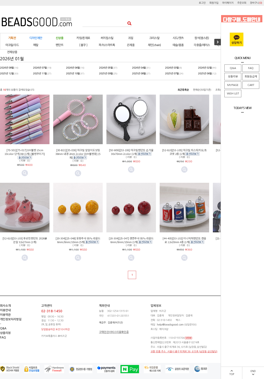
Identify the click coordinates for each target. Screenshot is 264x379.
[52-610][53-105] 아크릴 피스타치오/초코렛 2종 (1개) (184, 152)
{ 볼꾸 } (83, 45)
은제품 (130, 45)
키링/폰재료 (83, 38)
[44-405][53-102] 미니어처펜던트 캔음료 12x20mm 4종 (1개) (184, 240)
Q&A (233, 68)
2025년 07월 (174, 73)
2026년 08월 (9, 68)
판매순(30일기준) (202, 90)
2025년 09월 (108, 73)
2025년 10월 (75, 73)
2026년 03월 (173, 68)
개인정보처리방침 (10, 319)
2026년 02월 (207, 68)
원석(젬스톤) (201, 38)
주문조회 (241, 3)
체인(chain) (154, 45)
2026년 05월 (108, 68)
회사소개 (5, 305)
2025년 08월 (141, 73)
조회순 (218, 90)
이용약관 (5, 314)
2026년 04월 (141, 68)
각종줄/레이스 (202, 45)
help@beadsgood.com (170, 324)
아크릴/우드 (12, 45)
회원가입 (213, 3)
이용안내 (5, 310)
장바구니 (256, 3)
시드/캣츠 (178, 38)
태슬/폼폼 (178, 45)
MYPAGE (232, 85)
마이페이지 (227, 3)
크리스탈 (154, 38)
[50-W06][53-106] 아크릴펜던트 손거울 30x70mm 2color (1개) (131, 152)
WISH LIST (233, 93)
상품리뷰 (233, 76)
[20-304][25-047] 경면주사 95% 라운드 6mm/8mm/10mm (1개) (131, 240)
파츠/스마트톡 (107, 45)
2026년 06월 (75, 68)
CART (251, 85)
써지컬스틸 (107, 38)
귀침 (130, 38)
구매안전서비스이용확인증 (114, 332)
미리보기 (78, 173)
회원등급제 (251, 76)
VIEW (188, 338)
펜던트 (59, 45)
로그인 (202, 3)
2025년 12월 (9, 73)
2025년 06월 (207, 73)
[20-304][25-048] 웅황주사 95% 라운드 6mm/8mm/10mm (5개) (77, 240)
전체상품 (12, 52)
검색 (128, 23)
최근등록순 (183, 90)
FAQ (250, 68)
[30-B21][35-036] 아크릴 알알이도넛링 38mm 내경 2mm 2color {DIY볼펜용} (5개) (77, 153)
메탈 (35, 45)
